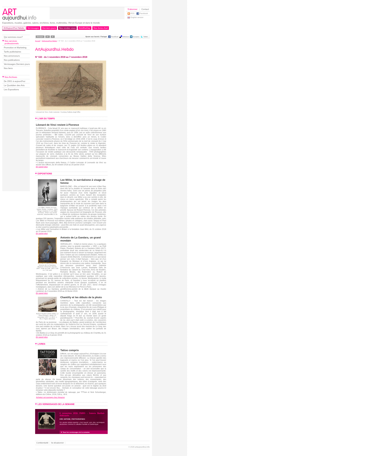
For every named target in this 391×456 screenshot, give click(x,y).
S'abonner (132, 9)
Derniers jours (49, 28)
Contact (145, 9)
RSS (132, 13)
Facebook (144, 13)
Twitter (145, 36)
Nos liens (8, 68)
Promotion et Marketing (15, 47)
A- (52, 36)
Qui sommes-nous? (13, 37)
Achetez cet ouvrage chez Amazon (50, 397)
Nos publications (12, 60)
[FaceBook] (109, 37)
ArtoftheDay (84, 28)
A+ (48, 36)
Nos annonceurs (12, 56)
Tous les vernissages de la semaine (76, 432)
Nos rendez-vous (67, 28)
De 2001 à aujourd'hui (14, 81)
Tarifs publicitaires (12, 51)
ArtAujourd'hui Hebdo (14, 28)
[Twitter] (142, 37)
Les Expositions (11, 89)
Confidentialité (42, 443)
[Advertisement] (87, 13)
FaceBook (114, 36)
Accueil (37, 41)
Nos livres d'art (100, 28)
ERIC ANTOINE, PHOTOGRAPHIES (72, 419)
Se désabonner (57, 443)
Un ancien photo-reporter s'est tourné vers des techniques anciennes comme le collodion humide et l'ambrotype (82, 423)
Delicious (125, 36)
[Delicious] (121, 37)
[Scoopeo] (131, 37)
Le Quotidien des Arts (14, 85)
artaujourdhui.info (142, 447)
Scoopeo (136, 36)
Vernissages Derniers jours (17, 64)
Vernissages (33, 28)
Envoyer (40, 36)
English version (137, 17)
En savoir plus (42, 167)
